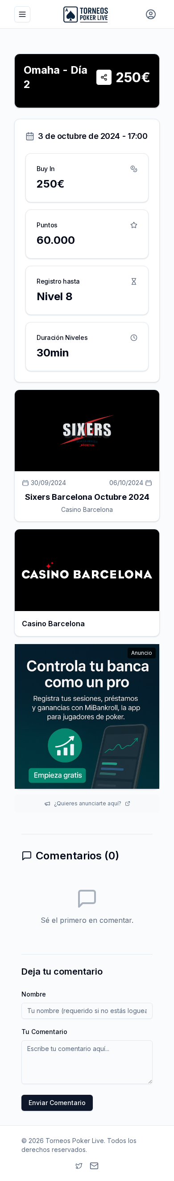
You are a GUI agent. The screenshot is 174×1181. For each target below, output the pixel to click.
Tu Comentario (44, 1031)
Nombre (33, 994)
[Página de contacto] (94, 1165)
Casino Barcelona (87, 509)
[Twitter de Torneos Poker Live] (79, 1165)
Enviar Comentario (57, 1102)
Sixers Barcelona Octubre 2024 (87, 497)
